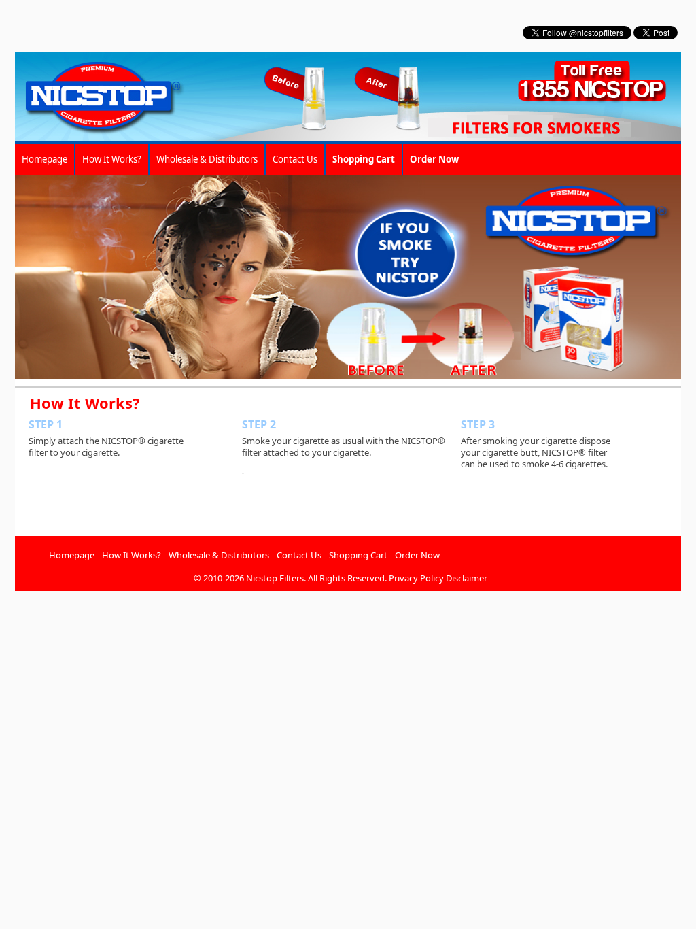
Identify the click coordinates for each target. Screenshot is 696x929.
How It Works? (111, 159)
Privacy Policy (416, 578)
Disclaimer (466, 578)
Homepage (44, 159)
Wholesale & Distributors (207, 159)
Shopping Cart (358, 555)
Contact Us (295, 159)
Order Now (417, 555)
